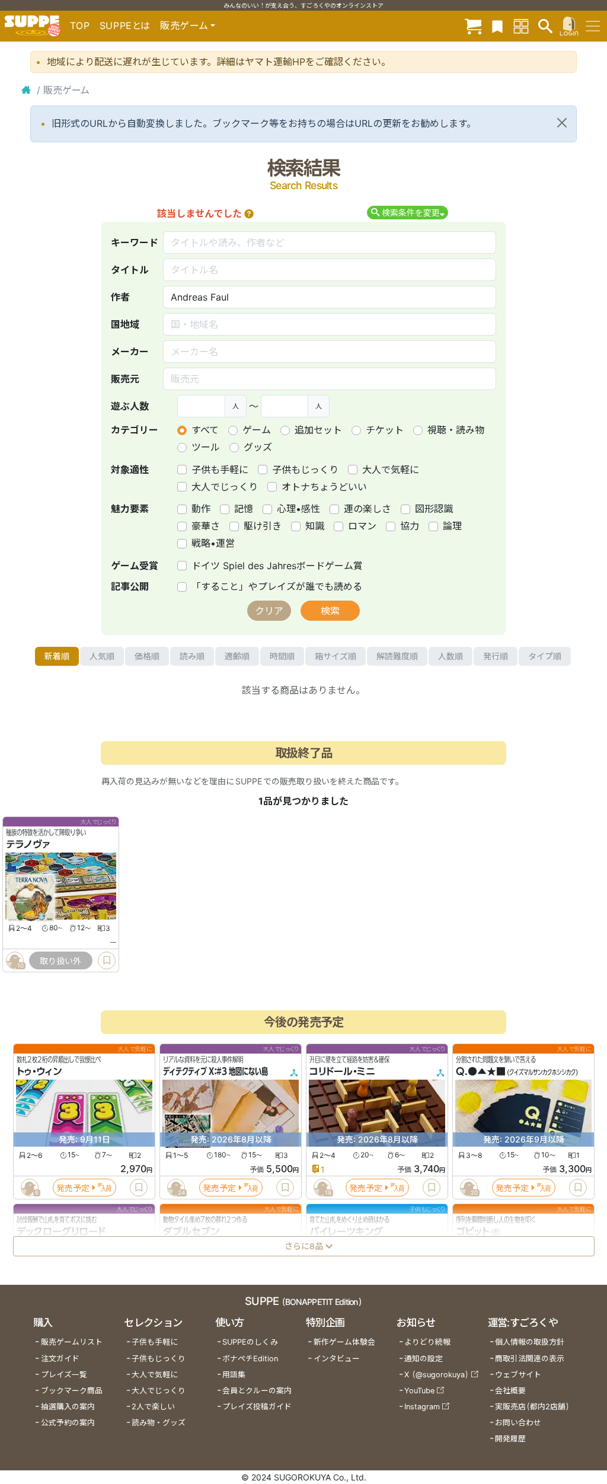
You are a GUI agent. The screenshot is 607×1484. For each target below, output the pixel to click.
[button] (249, 213)
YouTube (419, 1390)
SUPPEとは (125, 25)
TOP (80, 25)
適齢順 (237, 656)
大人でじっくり (224, 487)
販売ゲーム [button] (184, 25)
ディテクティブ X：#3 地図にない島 (215, 1072)
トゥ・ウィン (39, 1072)
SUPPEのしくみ (250, 1342)
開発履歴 (510, 1438)
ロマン (362, 526)
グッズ (258, 447)
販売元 (125, 379)
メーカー (130, 352)
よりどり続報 (427, 1342)
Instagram (422, 1406)
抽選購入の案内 (68, 1406)
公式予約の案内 (68, 1422)
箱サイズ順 (335, 656)
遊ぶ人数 (130, 406)
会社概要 (510, 1390)
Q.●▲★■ (481, 1072)
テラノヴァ (28, 845)
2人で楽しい (153, 1406)
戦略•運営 (213, 543)
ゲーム (256, 430)
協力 (409, 526)
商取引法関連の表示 (529, 1358)
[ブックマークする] (107, 960)
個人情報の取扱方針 (529, 1342)
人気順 (102, 656)
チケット (385, 430)
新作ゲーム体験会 (344, 1342)
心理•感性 (298, 509)
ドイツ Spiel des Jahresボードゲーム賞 (277, 566)
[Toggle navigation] (593, 26)
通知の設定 (423, 1358)
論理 (452, 526)
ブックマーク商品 (72, 1390)
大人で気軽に (390, 469)
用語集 (233, 1374)
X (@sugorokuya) (436, 1374)
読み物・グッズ (159, 1422)
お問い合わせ (518, 1422)
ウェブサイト (518, 1374)
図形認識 (434, 509)
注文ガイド (60, 1358)
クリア (269, 611)
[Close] (562, 122)
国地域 (125, 324)
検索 (330, 611)
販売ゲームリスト (72, 1342)
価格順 (147, 656)
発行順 (495, 656)
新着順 (56, 656)
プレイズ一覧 (64, 1374)
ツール (205, 447)
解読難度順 (397, 656)
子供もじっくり (305, 469)
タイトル (130, 270)
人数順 (450, 656)
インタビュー (337, 1358)
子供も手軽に (219, 469)
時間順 (282, 656)
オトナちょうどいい (324, 487)
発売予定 (73, 1188)
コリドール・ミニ (342, 1072)
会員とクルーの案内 (257, 1390)
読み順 (192, 656)
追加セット (318, 430)
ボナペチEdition (250, 1358)
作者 (120, 297)
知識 (314, 526)
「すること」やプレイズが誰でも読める (276, 586)
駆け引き (263, 526)
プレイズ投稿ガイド (257, 1406)
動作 (200, 509)
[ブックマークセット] (497, 26)
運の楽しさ (367, 509)
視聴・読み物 (455, 430)
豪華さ (205, 526)
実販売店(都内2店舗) (532, 1406)
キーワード (134, 242)
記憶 (243, 509)
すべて (205, 430)
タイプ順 (544, 656)
